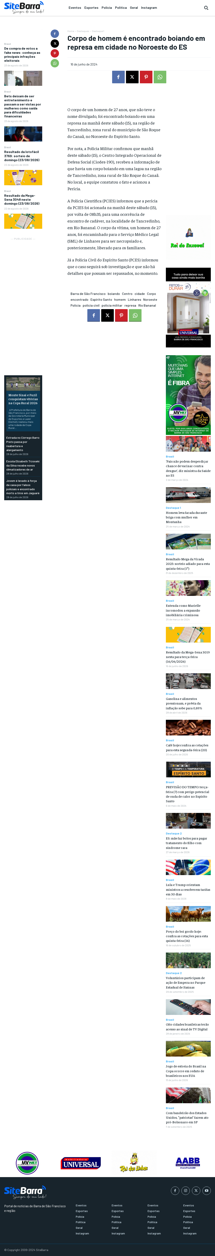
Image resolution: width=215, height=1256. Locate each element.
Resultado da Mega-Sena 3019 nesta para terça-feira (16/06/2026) (188, 656)
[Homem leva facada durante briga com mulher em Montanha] (188, 495)
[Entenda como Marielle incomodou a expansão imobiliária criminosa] (188, 588)
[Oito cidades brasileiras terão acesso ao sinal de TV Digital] (188, 1007)
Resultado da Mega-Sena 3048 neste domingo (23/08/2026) (21, 199)
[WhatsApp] (55, 63)
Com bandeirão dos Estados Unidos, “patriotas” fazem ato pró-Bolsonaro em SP (187, 1117)
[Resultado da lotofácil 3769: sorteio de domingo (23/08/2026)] (23, 177)
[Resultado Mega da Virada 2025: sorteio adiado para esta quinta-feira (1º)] (188, 541)
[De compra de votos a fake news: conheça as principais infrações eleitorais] (23, 78)
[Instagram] (185, 1191)
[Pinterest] (55, 53)
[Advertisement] (23, 304)
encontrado (79, 299)
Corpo (151, 294)
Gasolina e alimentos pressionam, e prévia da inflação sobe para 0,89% (184, 703)
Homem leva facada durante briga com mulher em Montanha (186, 517)
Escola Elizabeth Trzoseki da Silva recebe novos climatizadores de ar (22, 465)
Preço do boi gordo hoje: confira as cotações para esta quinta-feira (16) (187, 936)
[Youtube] (206, 1191)
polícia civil (91, 305)
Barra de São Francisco (88, 294)
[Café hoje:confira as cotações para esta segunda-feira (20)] (188, 727)
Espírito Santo (101, 299)
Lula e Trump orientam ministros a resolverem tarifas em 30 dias (188, 889)
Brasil (7, 43)
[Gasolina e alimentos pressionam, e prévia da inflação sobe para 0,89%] (188, 681)
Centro (127, 294)
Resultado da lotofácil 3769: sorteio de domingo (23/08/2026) (21, 156)
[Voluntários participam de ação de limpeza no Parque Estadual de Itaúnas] (188, 960)
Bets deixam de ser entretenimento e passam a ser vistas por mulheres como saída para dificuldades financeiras (22, 106)
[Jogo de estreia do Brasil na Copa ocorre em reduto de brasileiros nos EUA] (188, 1049)
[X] (55, 43)
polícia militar (112, 305)
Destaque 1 (98, 31)
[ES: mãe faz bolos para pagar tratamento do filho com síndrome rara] (188, 821)
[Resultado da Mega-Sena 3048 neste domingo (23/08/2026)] (23, 221)
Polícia (76, 305)
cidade (140, 294)
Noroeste (150, 299)
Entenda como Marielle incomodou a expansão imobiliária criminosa (183, 610)
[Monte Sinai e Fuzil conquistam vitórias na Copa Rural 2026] (23, 384)
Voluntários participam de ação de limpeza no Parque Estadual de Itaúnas (185, 982)
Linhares (134, 299)
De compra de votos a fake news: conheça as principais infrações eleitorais (22, 54)
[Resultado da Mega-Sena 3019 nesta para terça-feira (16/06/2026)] (188, 635)
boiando (114, 294)
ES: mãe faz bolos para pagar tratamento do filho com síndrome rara (186, 843)
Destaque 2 (174, 833)
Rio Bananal (147, 305)
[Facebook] (55, 34)
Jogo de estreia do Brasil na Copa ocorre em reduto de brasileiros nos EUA (186, 1070)
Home (70, 31)
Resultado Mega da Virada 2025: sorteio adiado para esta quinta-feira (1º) (188, 563)
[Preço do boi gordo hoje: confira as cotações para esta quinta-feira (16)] (188, 914)
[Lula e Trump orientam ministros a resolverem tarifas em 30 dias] (188, 867)
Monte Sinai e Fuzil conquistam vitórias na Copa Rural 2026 (23, 399)
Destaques (83, 31)
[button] (206, 7)
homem (120, 299)
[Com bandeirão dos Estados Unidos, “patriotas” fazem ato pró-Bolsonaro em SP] (188, 1095)
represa (130, 305)
